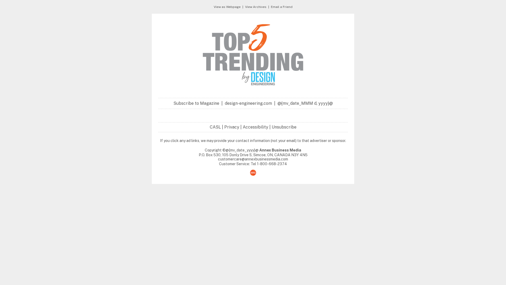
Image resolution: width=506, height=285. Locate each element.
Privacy (231, 127)
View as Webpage (227, 7)
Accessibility (255, 127)
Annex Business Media (280, 150)
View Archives (255, 7)
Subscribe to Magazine (196, 103)
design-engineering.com (248, 103)
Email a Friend (282, 7)
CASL (215, 127)
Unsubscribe (284, 127)
